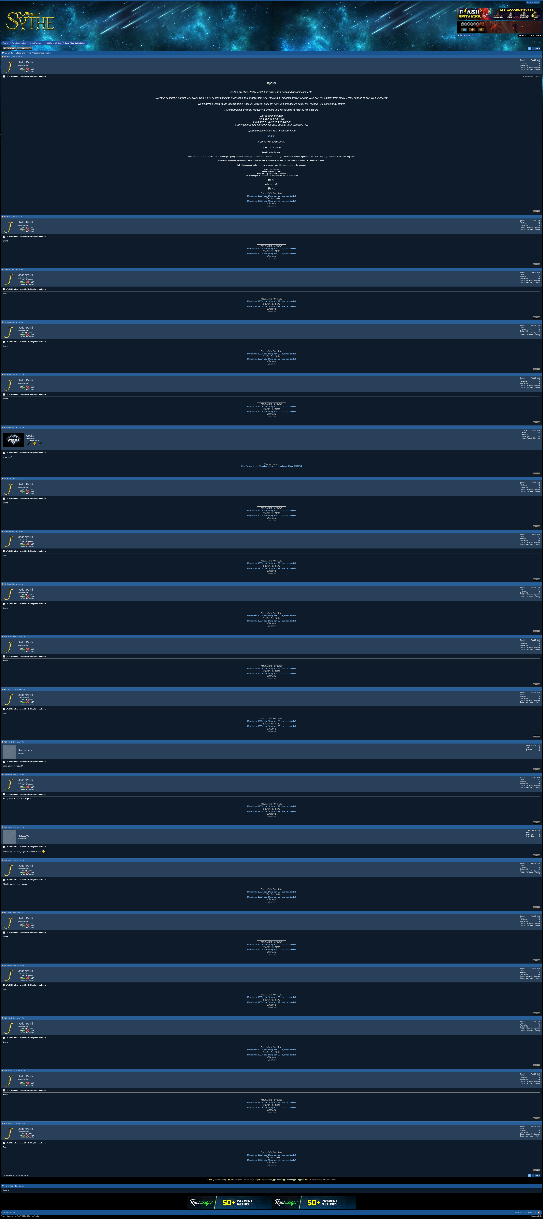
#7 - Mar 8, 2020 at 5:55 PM (13, 479)
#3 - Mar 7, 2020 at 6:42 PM (13, 269)
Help (525, 1212)
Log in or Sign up (533, 2)
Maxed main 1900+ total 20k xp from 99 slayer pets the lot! (271, 196)
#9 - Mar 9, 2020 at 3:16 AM (13, 584)
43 (539, 747)
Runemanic (25, 750)
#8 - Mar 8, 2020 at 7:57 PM (13, 531)
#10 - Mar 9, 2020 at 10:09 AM (14, 636)
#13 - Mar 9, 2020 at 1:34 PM (14, 774)
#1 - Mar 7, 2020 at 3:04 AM (13, 57)
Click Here (536, 438)
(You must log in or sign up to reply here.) (17, 1175)
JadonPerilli (25, 62)
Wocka (29, 435)
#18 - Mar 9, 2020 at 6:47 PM (14, 1018)
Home (530, 1212)
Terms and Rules (536, 1216)
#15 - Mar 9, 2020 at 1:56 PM (14, 860)
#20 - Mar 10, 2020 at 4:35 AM (14, 1123)
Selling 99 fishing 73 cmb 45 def (321, 1180)
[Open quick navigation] (540, 43)
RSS (539, 1212)
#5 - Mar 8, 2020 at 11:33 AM (14, 375)
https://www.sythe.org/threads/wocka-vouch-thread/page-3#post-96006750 (271, 466)
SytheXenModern (9, 1212)
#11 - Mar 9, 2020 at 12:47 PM (14, 689)
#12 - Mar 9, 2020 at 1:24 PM (14, 742)
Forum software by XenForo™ (20, 1216)
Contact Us (518, 1212)
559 (539, 432)
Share (537, 212)
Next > (537, 48)
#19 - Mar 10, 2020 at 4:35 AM (14, 1070)
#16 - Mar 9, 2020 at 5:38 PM (14, 913)
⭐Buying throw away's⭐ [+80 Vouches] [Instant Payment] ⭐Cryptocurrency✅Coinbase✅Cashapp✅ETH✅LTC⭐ (257, 1180)
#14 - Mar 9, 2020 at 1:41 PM (14, 827)
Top (535, 1212)
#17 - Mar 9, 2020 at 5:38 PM (14, 965)
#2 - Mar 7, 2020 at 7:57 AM (13, 217)
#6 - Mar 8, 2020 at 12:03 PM (14, 427)
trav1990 (23, 835)
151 (539, 62)
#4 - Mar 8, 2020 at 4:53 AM (13, 322)
